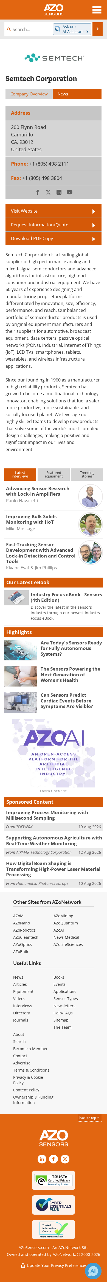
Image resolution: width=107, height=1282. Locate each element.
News (18, 977)
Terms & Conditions (31, 1070)
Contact (20, 1055)
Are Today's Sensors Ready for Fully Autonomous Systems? (71, 648)
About (18, 1034)
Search (19, 1041)
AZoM (18, 915)
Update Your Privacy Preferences (56, 1265)
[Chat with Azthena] (93, 1271)
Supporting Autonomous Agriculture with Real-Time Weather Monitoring (54, 840)
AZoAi (59, 930)
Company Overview (29, 94)
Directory (21, 1012)
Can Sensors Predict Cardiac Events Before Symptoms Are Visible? (67, 700)
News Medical (66, 937)
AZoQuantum (66, 923)
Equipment (23, 991)
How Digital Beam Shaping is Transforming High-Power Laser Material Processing (53, 869)
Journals (20, 1020)
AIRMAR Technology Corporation (44, 852)
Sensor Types (66, 998)
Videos (19, 998)
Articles (20, 984)
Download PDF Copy (32, 238)
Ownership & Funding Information (33, 1099)
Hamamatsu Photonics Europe (42, 883)
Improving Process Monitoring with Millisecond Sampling (47, 815)
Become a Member (30, 1048)
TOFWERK (24, 826)
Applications (65, 991)
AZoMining (63, 915)
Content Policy (26, 1089)
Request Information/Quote (39, 224)
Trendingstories (87, 474)
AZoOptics (22, 944)
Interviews (22, 1005)
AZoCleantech (25, 937)
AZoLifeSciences (68, 944)
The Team (63, 1027)
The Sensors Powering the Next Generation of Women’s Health (70, 674)
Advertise (21, 1063)
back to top (88, 1117)
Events (60, 984)
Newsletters (64, 1005)
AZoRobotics (24, 930)
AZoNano (21, 923)
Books (59, 977)
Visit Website (24, 211)
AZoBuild (21, 951)
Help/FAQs (63, 1012)
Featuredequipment (54, 474)
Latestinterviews (20, 474)
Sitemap (61, 1020)
